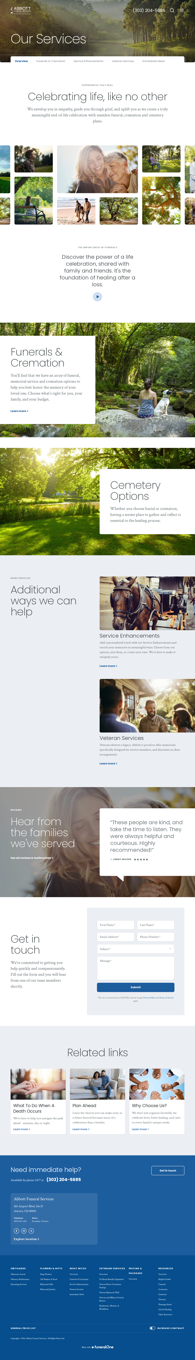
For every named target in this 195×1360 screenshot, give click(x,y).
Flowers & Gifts (51, 1268)
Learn (20, 411)
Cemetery (162, 1294)
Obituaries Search (18, 1274)
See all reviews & (31, 858)
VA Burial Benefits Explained (111, 1279)
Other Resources (165, 1314)
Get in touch (168, 1170)
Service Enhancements (130, 635)
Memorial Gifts (46, 1284)
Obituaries (18, 1268)
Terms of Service (166, 997)
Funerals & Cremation (79, 1279)
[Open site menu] (181, 10)
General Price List (23, 1328)
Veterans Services (112, 1268)
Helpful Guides (164, 1279)
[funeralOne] (104, 1346)
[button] (97, 296)
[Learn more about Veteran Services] (147, 706)
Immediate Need (77, 1294)
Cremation (162, 1289)
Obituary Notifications (20, 1279)
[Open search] (172, 10)
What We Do (78, 1268)
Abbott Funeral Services (34, 1199)
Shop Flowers (46, 1274)
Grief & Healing (165, 1309)
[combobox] (135, 948)
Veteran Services (122, 738)
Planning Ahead (165, 1304)
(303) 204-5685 (149, 10)
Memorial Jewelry (47, 1289)
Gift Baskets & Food (48, 1279)
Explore (25, 1239)
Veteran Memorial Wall (109, 1292)
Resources (165, 1268)
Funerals (162, 1284)
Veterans (162, 1299)
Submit (136, 987)
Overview (74, 1274)
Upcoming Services (19, 1284)
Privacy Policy (149, 997)
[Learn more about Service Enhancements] (147, 603)
